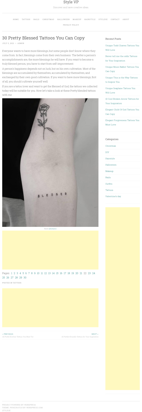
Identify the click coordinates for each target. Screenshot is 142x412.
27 (12, 277)
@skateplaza (53, 228)
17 (65, 273)
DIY (107, 152)
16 (61, 273)
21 (81, 273)
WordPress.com (34, 407)
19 (73, 273)
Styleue (103, 19)
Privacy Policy (71, 25)
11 (42, 273)
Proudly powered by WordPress (19, 405)
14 (53, 273)
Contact (115, 19)
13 (49, 273)
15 (57, 273)
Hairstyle (90, 19)
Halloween (63, 19)
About (126, 19)
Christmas (48, 19)
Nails (36, 19)
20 (76, 273)
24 (93, 273)
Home (16, 19)
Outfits (108, 183)
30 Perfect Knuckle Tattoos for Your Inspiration (79, 335)
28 (16, 277)
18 (69, 273)
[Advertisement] (50, 250)
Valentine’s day (113, 196)
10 (38, 273)
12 (45, 273)
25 (3, 277)
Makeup (77, 19)
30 (25, 277)
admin (20, 43)
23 (89, 273)
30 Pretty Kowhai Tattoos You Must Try (17, 335)
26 (7, 277)
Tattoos (26, 19)
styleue (6, 410)
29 (20, 277)
